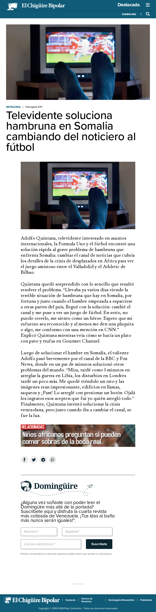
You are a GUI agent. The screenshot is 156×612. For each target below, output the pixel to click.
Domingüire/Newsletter (121, 600)
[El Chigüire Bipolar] (35, 6)
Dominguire (129, 14)
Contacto (70, 600)
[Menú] (147, 5)
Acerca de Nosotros (87, 600)
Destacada (129, 5)
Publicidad (146, 600)
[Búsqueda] (147, 14)
